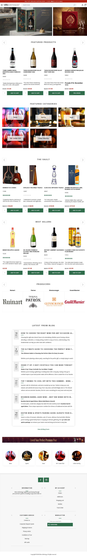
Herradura (54, 290)
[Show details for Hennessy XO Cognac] (13, 175)
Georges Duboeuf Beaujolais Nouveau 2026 (74, 71)
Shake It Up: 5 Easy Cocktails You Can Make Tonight (46, 365)
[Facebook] (40, 480)
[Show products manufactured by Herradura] (54, 301)
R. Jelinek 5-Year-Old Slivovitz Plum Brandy (75, 250)
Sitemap (27, 538)
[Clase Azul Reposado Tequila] (54, 175)
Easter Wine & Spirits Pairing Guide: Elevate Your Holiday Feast (47, 413)
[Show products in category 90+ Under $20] (60, 456)
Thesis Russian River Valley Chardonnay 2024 (32, 71)
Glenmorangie (13, 290)
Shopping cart (60, 500)
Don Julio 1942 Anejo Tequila (32, 187)
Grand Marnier (33, 290)
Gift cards (27, 542)
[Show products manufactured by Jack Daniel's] (74, 301)
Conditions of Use (27, 535)
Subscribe (53, 524)
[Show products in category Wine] (10, 456)
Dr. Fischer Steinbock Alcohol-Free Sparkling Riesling (31, 251)
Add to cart (15, 93)
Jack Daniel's (75, 290)
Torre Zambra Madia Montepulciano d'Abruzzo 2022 (11, 72)
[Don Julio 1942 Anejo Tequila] (33, 175)
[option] (12, 71)
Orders (60, 493)
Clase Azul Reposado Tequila (54, 187)
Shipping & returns (27, 527)
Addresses (60, 496)
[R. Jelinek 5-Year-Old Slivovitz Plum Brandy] (75, 237)
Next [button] (83, 43)
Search (74, 4)
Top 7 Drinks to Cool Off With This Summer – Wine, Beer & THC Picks (47, 381)
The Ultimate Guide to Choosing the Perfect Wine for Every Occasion (47, 349)
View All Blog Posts (43, 429)
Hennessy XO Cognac (9, 187)
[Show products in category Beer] (43, 456)
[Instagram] (46, 480)
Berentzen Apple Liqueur (11, 250)
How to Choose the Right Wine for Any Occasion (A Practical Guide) (47, 333)
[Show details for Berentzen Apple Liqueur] (13, 237)
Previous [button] (4, 43)
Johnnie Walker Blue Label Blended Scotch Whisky (73, 188)
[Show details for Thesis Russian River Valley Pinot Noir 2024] (54, 58)
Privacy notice (27, 531)
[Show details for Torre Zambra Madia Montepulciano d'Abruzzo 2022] (13, 58)
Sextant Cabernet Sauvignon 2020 (54, 250)
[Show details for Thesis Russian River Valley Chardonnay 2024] (33, 58)
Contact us (27, 520)
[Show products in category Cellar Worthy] (77, 456)
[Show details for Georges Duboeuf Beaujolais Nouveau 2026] (75, 58)
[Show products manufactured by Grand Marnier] (33, 301)
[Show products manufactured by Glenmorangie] (12, 301)
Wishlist (60, 504)
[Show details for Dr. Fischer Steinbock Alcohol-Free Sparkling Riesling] (33, 237)
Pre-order (76, 93)
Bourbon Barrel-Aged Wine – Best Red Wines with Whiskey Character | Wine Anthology (47, 397)
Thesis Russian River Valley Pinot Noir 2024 (53, 71)
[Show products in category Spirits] (27, 456)
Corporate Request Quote (27, 524)
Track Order (60, 508)
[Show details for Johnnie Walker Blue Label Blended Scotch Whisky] (75, 175)
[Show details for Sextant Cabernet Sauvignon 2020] (54, 237)
